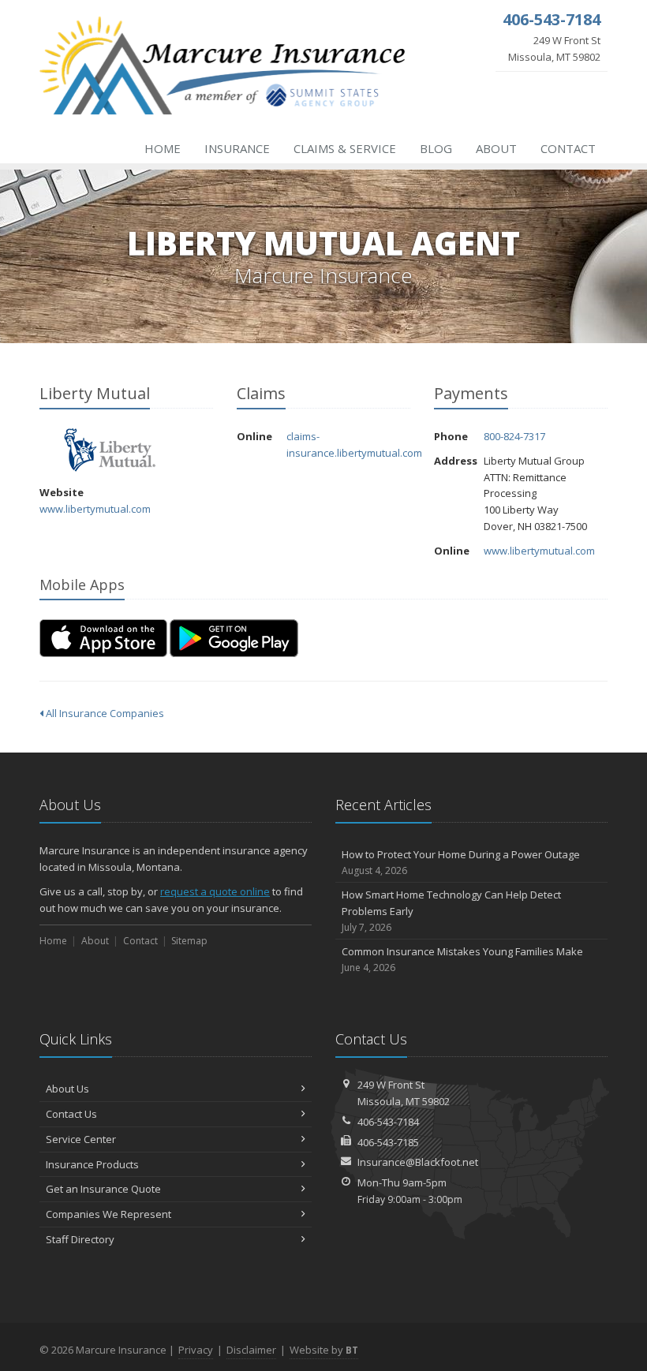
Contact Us (71, 1114)
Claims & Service (345, 148)
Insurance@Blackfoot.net (417, 1162)
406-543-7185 (388, 1142)
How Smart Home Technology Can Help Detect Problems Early (451, 910)
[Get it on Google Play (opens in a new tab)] (234, 638)
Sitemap (189, 940)
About (496, 148)
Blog (436, 148)
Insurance (237, 148)
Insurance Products (92, 1164)
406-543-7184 (388, 1122)
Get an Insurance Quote (103, 1189)
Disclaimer (251, 1350)
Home (162, 148)
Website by (324, 1350)
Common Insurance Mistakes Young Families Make (462, 959)
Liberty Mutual (110, 450)
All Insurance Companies (103, 713)
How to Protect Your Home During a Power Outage (461, 862)
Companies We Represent (108, 1214)
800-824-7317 (514, 436)
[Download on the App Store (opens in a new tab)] (103, 638)
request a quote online (215, 891)
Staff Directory (80, 1239)
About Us (67, 1088)
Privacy (195, 1350)
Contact (568, 148)
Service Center (81, 1139)
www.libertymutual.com (95, 509)
